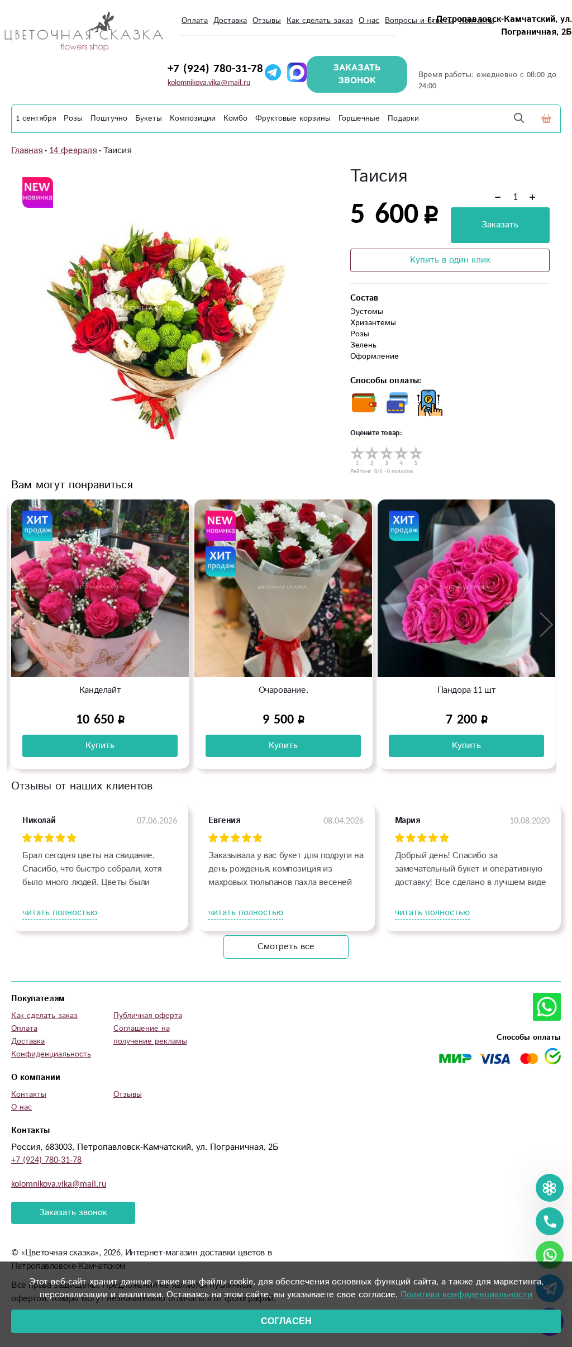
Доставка (230, 20)
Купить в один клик (450, 260)
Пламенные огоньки (466, 690)
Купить (100, 745)
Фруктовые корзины (293, 118)
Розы (73, 118)
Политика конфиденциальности (466, 1294)
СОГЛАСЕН (286, 1321)
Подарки (403, 118)
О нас (369, 20)
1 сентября (36, 118)
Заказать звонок (73, 1212)
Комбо (235, 118)
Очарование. (100, 690)
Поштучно (108, 118)
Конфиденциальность (51, 1054)
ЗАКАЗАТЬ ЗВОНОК (357, 74)
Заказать (500, 224)
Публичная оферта (147, 1015)
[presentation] (18, 625)
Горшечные (359, 118)
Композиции (193, 118)
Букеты (148, 118)
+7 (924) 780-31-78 (215, 68)
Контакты (28, 1094)
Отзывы (266, 20)
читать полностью (59, 912)
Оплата (195, 20)
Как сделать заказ (320, 20)
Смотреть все (286, 946)
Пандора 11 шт (283, 690)
